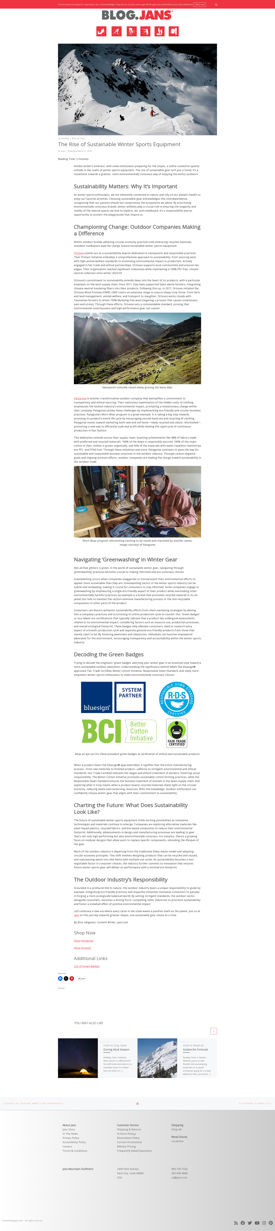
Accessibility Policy (74, 1142)
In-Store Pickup (126, 1133)
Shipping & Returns (129, 1129)
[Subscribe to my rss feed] (236, 1223)
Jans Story (69, 1129)
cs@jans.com (179, 1177)
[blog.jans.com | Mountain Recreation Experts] (137, 16)
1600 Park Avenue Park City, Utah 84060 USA (130, 1173)
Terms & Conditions (75, 1150)
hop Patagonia (84, 940)
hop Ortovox (83, 948)
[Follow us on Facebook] (243, 1223)
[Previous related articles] (207, 1031)
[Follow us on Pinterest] (271, 1223)
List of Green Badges (87, 966)
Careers (67, 1146)
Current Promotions (129, 1142)
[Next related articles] (214, 1031)
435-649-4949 (179, 1173)
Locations (177, 1141)
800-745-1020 (179, 1169)
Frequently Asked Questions (134, 1150)
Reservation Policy (128, 1138)
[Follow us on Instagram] (264, 1223)
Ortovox (79, 253)
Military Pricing (126, 1146)
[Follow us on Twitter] (250, 1223)
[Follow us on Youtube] (257, 1223)
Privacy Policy (71, 1138)
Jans (63, 151)
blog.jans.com (16, 1220)
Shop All (176, 1129)
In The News (70, 1133)
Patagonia (80, 398)
